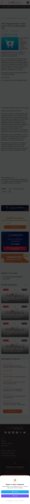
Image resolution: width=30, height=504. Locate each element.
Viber (16, 495)
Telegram (16, 491)
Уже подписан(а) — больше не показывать (15, 500)
